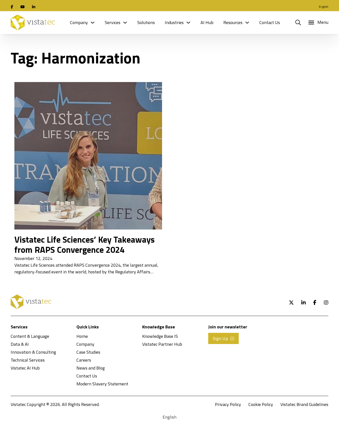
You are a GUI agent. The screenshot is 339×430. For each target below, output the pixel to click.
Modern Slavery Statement (102, 383)
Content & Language (30, 336)
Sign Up (220, 338)
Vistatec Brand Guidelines (304, 404)
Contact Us (269, 22)
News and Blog (90, 368)
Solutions (146, 22)
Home (82, 336)
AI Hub (207, 22)
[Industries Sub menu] (188, 22)
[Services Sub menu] (125, 22)
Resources (232, 22)
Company (79, 22)
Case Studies (88, 352)
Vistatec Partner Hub (162, 344)
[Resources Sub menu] (247, 22)
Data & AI (20, 344)
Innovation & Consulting (33, 352)
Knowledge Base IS (160, 336)
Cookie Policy (260, 404)
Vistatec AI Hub (25, 368)
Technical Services (28, 360)
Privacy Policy (228, 404)
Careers (83, 360)
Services (112, 22)
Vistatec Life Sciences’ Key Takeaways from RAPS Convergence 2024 (84, 244)
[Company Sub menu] (92, 22)
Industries (174, 22)
